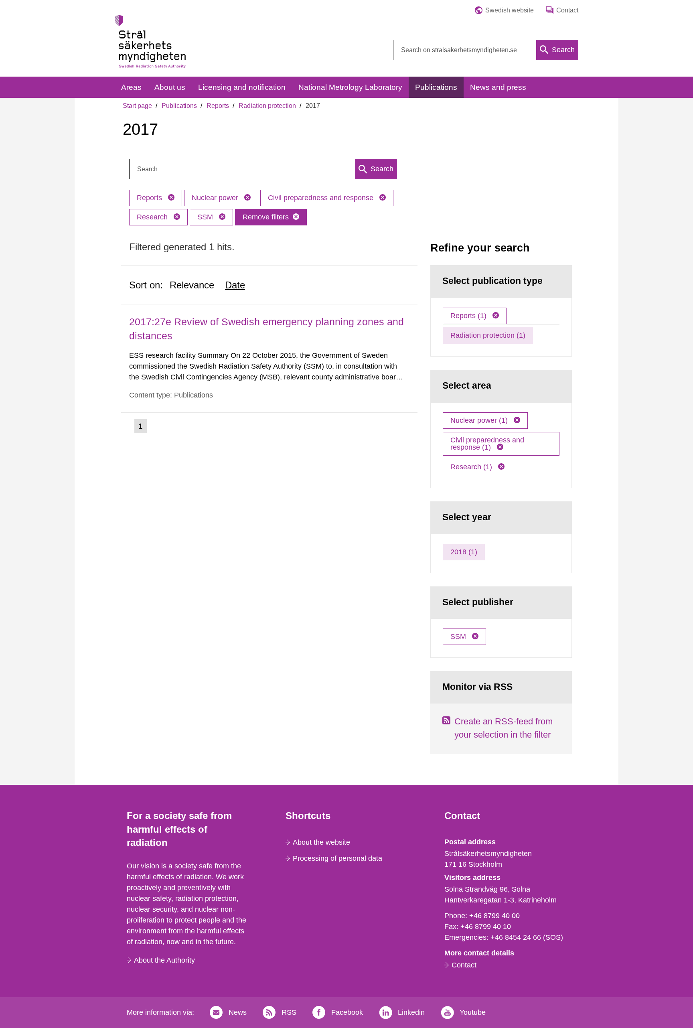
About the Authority (164, 960)
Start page (137, 105)
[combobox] (485, 50)
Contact (464, 965)
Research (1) (472, 467)
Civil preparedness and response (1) (487, 443)
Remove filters (266, 217)
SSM (206, 217)
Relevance (192, 285)
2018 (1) (463, 552)
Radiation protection (267, 105)
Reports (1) (469, 316)
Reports (218, 105)
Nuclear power (216, 198)
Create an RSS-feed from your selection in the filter (503, 728)
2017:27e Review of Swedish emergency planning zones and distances (266, 328)
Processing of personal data (337, 858)
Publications (179, 105)
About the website (321, 842)
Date (235, 285)
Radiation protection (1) (487, 335)
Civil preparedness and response (321, 198)
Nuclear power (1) (480, 420)
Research (153, 217)
